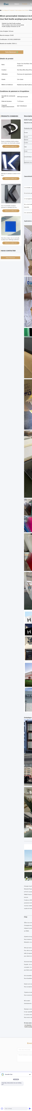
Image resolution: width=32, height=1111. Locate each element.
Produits (24, 4)
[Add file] (2, 1108)
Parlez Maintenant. (10, 52)
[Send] (30, 1108)
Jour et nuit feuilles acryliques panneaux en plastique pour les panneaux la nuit (9, 207)
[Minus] (30, 1074)
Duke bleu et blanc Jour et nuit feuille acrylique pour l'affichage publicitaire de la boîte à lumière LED (11, 239)
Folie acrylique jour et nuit (21, 10)
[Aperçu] (6, 3)
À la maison (5, 10)
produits (11, 10)
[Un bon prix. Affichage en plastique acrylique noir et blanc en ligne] (11, 161)
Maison (16, 4)
